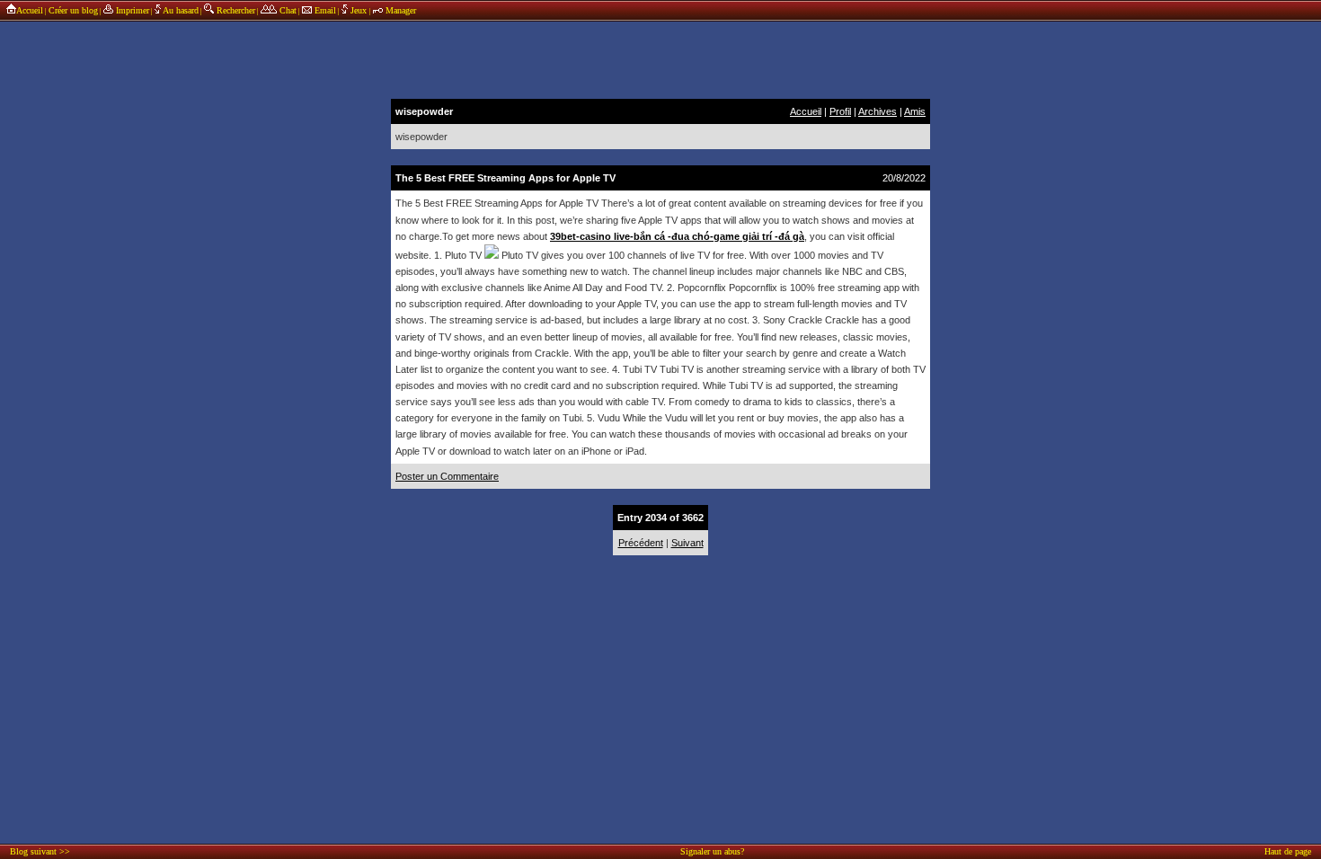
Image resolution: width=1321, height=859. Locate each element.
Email (324, 10)
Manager (399, 10)
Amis (915, 111)
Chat (287, 10)
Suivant (687, 542)
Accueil (29, 10)
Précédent (640, 542)
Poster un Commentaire (447, 476)
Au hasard (180, 10)
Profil (840, 111)
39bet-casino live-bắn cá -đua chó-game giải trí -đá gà (677, 236)
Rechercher (234, 10)
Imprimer (131, 10)
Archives (877, 111)
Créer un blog (73, 10)
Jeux (358, 10)
